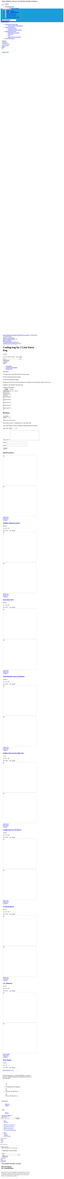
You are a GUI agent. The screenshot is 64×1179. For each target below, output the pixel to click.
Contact (7, 1105)
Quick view (6, 518)
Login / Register (7, 1136)
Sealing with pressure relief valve (13, 753)
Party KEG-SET (8, 600)
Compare (6, 1134)
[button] (6, 517)
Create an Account (4, 1146)
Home (4, 335)
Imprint (7, 1113)
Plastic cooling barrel (8, 339)
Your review (6, 439)
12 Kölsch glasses (8, 906)
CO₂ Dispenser (7, 983)
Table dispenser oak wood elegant (13, 676)
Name (5, 442)
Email (5, 445)
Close (2, 1139)
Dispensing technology (12, 335)
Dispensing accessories (24, 335)
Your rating (6, 428)
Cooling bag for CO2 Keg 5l (10, 343)
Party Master (7, 1060)
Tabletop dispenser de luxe (11, 523)
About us (7, 1104)
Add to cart (6, 360)
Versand (20, 356)
